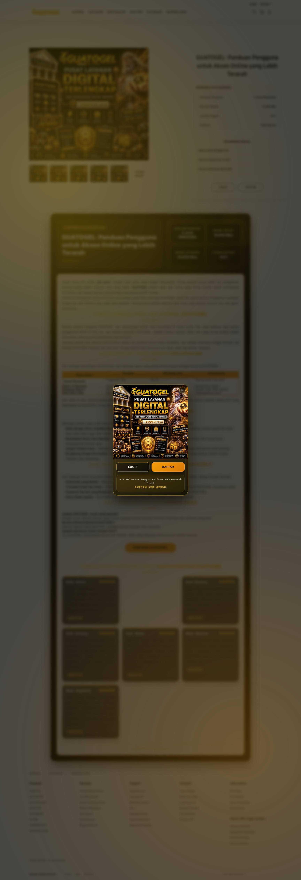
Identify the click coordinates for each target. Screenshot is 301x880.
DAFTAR (168, 466)
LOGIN (133, 466)
